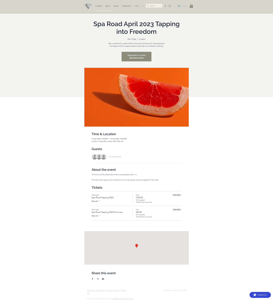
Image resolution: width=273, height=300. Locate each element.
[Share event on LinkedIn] (103, 279)
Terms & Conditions (96, 290)
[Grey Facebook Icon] (165, 6)
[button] (99, 6)
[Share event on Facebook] (93, 279)
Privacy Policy (113, 290)
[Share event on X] (98, 279)
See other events (136, 58)
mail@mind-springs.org (122, 298)
